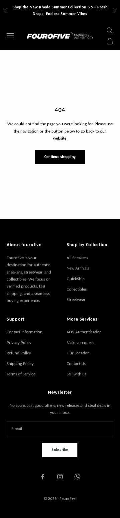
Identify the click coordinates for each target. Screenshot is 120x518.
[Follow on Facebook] (42, 476)
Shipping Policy (20, 363)
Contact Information (24, 331)
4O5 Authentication (84, 331)
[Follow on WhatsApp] (77, 476)
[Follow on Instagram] (60, 476)
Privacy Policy (19, 342)
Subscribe (60, 449)
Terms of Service (21, 373)
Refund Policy (19, 352)
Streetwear (76, 299)
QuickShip (76, 278)
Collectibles (77, 289)
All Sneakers (77, 257)
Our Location (78, 352)
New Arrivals (78, 268)
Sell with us (76, 373)
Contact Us (76, 363)
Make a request (80, 342)
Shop (17, 7)
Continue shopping (60, 156)
